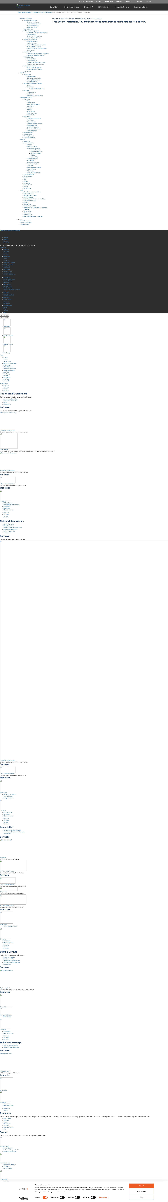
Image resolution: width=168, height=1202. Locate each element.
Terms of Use (27, 211)
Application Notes (32, 113)
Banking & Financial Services (35, 95)
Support (6, 258)
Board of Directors (32, 146)
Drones (29, 85)
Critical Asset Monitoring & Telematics (38, 53)
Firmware (6, 282)
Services (6, 253)
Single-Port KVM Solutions (34, 36)
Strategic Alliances (29, 174)
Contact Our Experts (9, 262)
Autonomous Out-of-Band (11, 399)
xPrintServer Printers (29, 137)
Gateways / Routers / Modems (12, 830)
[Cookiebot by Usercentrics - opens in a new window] (23, 1198)
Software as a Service (33, 22)
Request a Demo (8, 344)
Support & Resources (26, 97)
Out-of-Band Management (31, 31)
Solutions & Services (26, 18)
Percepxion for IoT (5, 1071)
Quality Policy (34, 157)
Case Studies (31, 102)
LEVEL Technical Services (7, 483)
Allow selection (141, 1191)
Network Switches (32, 41)
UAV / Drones (7, 1017)
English (139, 1)
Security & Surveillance (33, 80)
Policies (33, 155)
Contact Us (128, 1)
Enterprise (26, 90)
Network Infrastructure (71, 7)
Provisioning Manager (10, 1164)
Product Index (31, 115)
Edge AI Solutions (28, 29)
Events (26, 178)
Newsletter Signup (25, 221)
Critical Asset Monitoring (34, 78)
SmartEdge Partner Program (12, 289)
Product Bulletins (32, 130)
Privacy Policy (27, 204)
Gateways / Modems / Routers (35, 55)
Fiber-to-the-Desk (8, 510)
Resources (27, 99)
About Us (81, 1)
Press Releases (31, 169)
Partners (99, 1)
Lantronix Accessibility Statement (33, 216)
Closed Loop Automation (10, 400)
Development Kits (32, 60)
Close (1, 355)
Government (30, 87)
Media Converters (32, 43)
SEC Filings (30, 171)
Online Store (7, 267)
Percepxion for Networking (7, 430)
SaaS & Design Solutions (30, 20)
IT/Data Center (8, 503)
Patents (26, 202)
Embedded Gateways (11, 1042)
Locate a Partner (25, 224)
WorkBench (7, 1166)
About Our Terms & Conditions (32, 192)
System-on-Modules (9, 957)
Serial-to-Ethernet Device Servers (36, 45)
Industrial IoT (88, 7)
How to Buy (89, 1)
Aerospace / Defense (6, 1015)
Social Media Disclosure (33, 172)
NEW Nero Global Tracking (7, 871)
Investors (119, 1)
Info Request (30, 160)
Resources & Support (141, 7)
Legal (21, 190)
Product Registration (9, 279)
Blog (28, 101)
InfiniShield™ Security (33, 127)
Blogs (5, 309)
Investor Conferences (33, 162)
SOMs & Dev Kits (103, 7)
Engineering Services (33, 25)
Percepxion (3, 857)
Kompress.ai (3, 892)
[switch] (62, 1197)
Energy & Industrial (32, 81)
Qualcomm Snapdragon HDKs (12, 960)
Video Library (30, 106)
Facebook (6, 243)
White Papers (31, 111)
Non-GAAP (6, 297)
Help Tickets (30, 120)
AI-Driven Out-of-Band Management (37, 32)
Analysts (29, 144)
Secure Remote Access (34, 38)
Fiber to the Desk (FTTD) (37, 88)
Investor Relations (29, 143)
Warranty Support (29, 136)
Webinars (29, 108)
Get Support (27, 116)
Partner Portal (28, 185)
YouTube (6, 239)
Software (6, 251)
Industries (23, 73)
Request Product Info (26, 222)
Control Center (4, 449)
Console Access (31, 34)
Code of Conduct (35, 150)
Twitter (6, 237)
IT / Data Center (31, 92)
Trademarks (27, 213)
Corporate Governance (33, 148)
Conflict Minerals (28, 197)
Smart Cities (27, 74)
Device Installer (8, 1168)
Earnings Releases (32, 158)
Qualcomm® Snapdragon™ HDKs (36, 62)
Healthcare (30, 94)
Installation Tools (32, 27)
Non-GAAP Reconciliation (34, 167)
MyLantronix (109, 1)
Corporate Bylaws (36, 153)
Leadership (27, 141)
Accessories (27, 71)
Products (6, 249)
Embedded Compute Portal (34, 123)
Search (148, 1)
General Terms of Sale (30, 200)
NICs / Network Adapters (34, 46)
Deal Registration (8, 288)
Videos (5, 1122)
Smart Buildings (31, 76)
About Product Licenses (30, 195)
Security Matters (32, 125)
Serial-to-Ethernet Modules (34, 69)
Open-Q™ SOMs (31, 59)
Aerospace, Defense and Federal (33, 83)
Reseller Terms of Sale (30, 206)
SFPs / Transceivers (9, 531)
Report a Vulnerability (9, 274)
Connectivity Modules (122, 7)
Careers (26, 181)
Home (19, 12)
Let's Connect (4, 315)
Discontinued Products (33, 129)
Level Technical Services (34, 24)
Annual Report (7, 299)
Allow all (141, 1186)
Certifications (27, 188)
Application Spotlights (33, 104)
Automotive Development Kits (35, 64)
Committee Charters (36, 151)
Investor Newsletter (32, 164)
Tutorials (29, 109)
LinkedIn (6, 241)
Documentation (31, 122)
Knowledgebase (28, 132)
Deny (141, 1197)
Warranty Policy (28, 214)
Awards (26, 186)
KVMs (5, 402)
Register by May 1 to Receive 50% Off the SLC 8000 (36, 12)
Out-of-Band (54, 7)
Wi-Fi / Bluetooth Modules (34, 67)
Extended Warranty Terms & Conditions (35, 199)
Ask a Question (28, 134)
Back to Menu (4, 383)
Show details (103, 1197)
